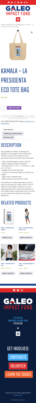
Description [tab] (8, 129)
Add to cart (14, 108)
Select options (26, 237)
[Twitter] (12, 2)
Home (3, 24)
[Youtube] (21, 2)
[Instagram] (15, 2)
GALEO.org (18, 395)
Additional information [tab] (13, 133)
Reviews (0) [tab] (8, 137)
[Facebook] (9, 2)
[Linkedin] (18, 2)
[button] (26, 2)
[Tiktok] (24, 2)
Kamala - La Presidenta (15, 24)
